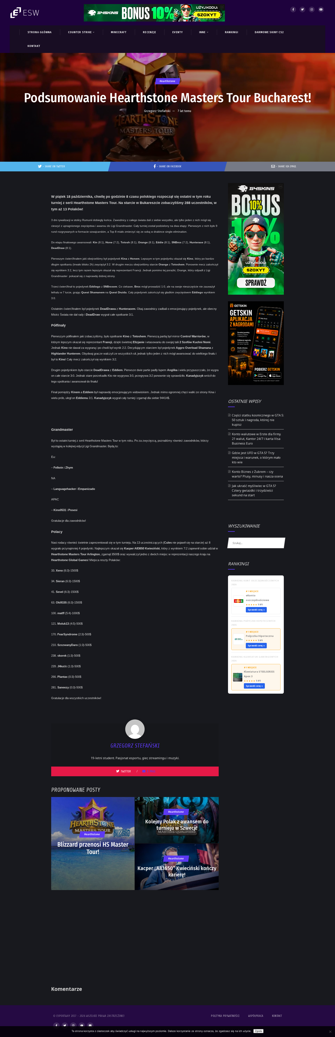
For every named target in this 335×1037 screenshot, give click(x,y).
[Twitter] (302, 9)
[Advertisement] (167, 127)
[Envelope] (90, 1025)
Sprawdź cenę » (256, 609)
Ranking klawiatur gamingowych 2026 (254, 658)
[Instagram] (312, 9)
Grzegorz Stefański (157, 111)
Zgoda (258, 1031)
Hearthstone (167, 81)
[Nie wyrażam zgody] (330, 1032)
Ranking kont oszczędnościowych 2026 (255, 582)
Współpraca (255, 1016)
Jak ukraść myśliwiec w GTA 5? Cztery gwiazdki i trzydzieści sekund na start (254, 490)
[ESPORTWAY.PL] (25, 12)
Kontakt (277, 1016)
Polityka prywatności (225, 1016)
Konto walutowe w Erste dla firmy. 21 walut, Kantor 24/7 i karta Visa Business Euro (256, 439)
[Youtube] (321, 9)
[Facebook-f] (56, 1025)
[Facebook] (293, 9)
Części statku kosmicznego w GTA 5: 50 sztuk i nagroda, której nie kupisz (258, 420)
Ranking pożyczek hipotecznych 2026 (253, 622)
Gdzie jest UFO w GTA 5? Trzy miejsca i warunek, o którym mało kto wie (256, 457)
